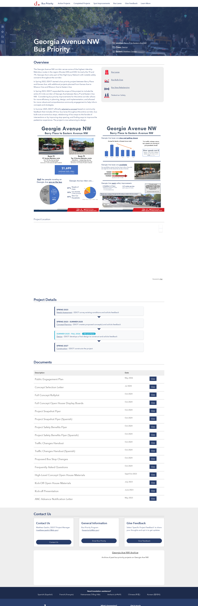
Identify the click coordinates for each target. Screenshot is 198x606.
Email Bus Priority (99, 541)
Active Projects (64, 3)
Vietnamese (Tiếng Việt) (90, 594)
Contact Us (53, 542)
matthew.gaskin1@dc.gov (47, 530)
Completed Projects (82, 3)
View (153, 379)
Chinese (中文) (134, 594)
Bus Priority (47, 3)
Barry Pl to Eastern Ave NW (131, 43)
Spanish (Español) (45, 594)
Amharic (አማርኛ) (114, 594)
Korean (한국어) (153, 594)
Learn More (145, 3)
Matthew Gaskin (126, 51)
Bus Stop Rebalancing (120, 87)
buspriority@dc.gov (90, 530)
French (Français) (66, 594)
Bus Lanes (117, 3)
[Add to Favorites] (2, 31)
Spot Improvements (102, 3)
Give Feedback (131, 3)
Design (122, 47)
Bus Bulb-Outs (117, 80)
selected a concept (69, 109)
